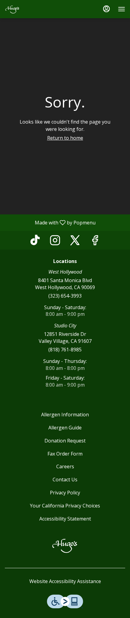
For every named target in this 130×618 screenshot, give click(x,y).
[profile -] (106, 8)
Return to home (65, 138)
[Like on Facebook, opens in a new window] (94, 241)
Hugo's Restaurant (65, 545)
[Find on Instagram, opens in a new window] (55, 241)
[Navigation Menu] (121, 9)
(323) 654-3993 (65, 295)
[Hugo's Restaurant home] (32, 9)
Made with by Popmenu (50, 222)
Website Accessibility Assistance (65, 581)
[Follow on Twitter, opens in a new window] (75, 241)
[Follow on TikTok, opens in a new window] (35, 241)
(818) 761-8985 (65, 349)
